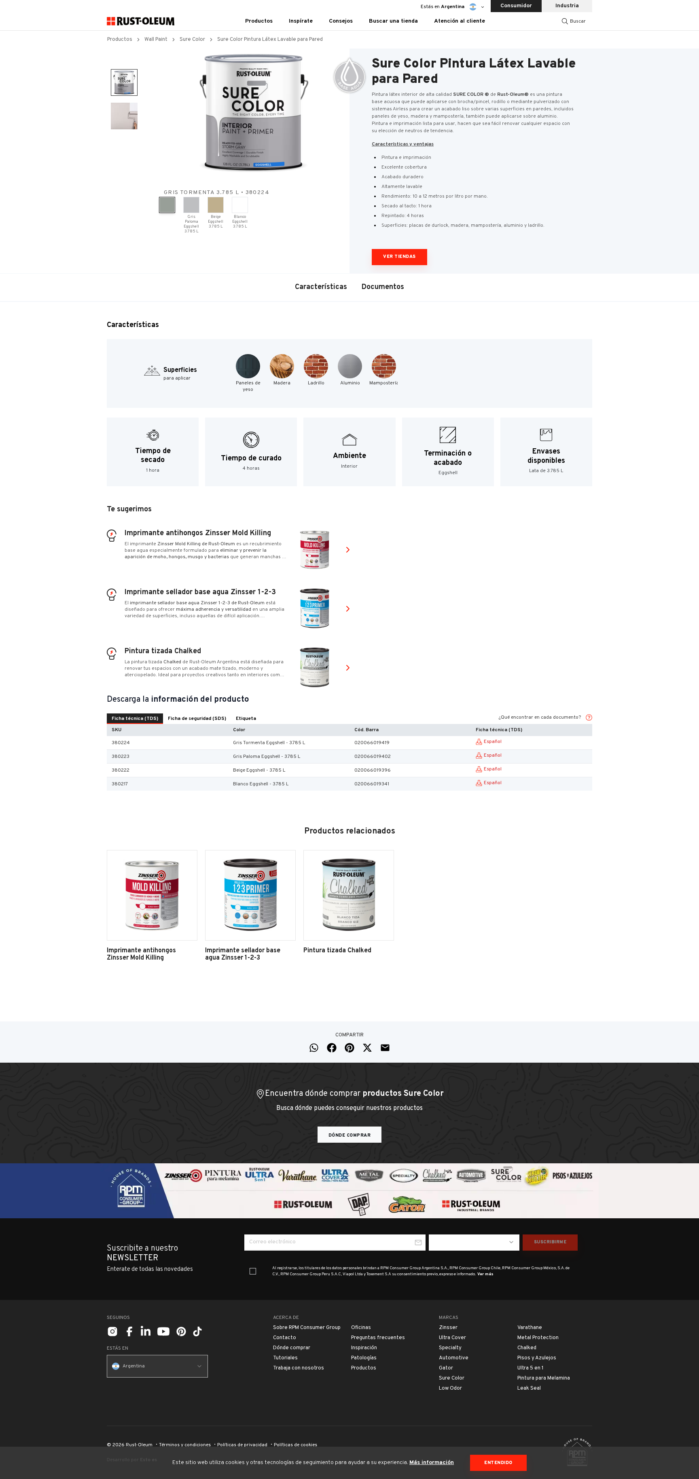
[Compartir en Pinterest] (349, 1048)
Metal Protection (538, 1338)
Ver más (485, 1274)
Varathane (529, 1328)
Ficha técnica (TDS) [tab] (135, 718)
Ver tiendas (399, 257)
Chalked (526, 1348)
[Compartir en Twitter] (367, 1048)
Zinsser (448, 1328)
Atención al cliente (459, 21)
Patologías (364, 1358)
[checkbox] (253, 1271)
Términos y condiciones (185, 1445)
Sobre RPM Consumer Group (307, 1328)
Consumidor (516, 5)
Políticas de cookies (295, 1445)
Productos (119, 39)
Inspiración (364, 1348)
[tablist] (184, 718)
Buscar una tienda (393, 21)
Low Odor (450, 1388)
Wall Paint (155, 39)
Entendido (498, 1463)
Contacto (284, 1338)
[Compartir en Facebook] (332, 1048)
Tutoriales (285, 1358)
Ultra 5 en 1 (530, 1368)
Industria (567, 5)
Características (321, 287)
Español (493, 741)
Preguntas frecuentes (378, 1338)
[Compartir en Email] (385, 1048)
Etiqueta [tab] (246, 718)
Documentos (383, 287)
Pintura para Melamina (543, 1378)
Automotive (453, 1358)
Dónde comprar (349, 1135)
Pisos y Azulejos (536, 1358)
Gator (446, 1368)
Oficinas (361, 1328)
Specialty (450, 1348)
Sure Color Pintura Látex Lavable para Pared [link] (270, 39)
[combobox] (474, 1242)
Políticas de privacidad (242, 1445)
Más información (431, 1462)
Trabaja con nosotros (298, 1368)
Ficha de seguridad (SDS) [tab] (197, 718)
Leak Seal (529, 1388)
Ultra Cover (452, 1338)
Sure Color (192, 39)
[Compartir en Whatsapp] (314, 1048)
